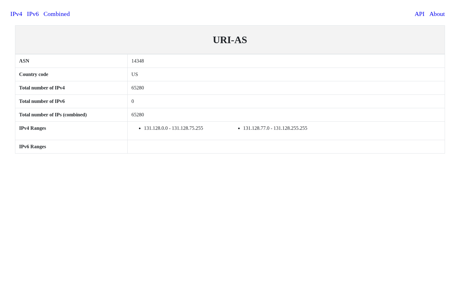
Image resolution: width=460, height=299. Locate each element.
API (420, 13)
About (437, 13)
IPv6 (33, 13)
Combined (56, 13)
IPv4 (16, 13)
